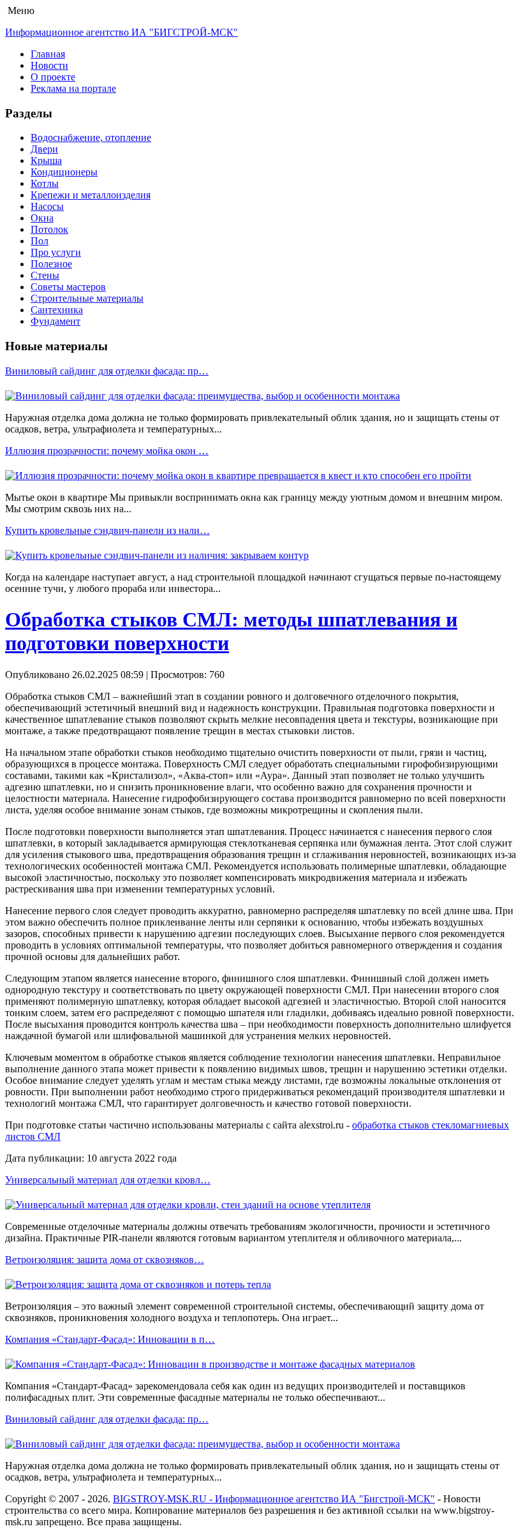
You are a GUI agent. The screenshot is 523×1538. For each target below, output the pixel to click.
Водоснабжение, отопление (91, 137)
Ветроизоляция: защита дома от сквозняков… (104, 1259)
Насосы (47, 206)
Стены (45, 275)
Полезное (51, 263)
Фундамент (55, 321)
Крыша (46, 160)
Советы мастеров (68, 286)
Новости (49, 65)
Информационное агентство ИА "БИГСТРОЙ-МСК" (121, 32)
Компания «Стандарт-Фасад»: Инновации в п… (110, 1339)
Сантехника (57, 309)
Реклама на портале (73, 88)
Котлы (45, 183)
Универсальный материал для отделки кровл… (107, 1179)
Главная (48, 53)
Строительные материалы (87, 298)
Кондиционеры (64, 171)
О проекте (53, 76)
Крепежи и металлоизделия (91, 194)
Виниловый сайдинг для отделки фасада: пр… (107, 371)
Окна (42, 217)
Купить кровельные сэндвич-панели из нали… (107, 530)
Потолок (49, 229)
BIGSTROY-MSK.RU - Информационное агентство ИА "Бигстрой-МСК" (274, 1498)
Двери (44, 149)
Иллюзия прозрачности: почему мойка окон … (107, 450)
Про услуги (56, 252)
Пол (39, 240)
